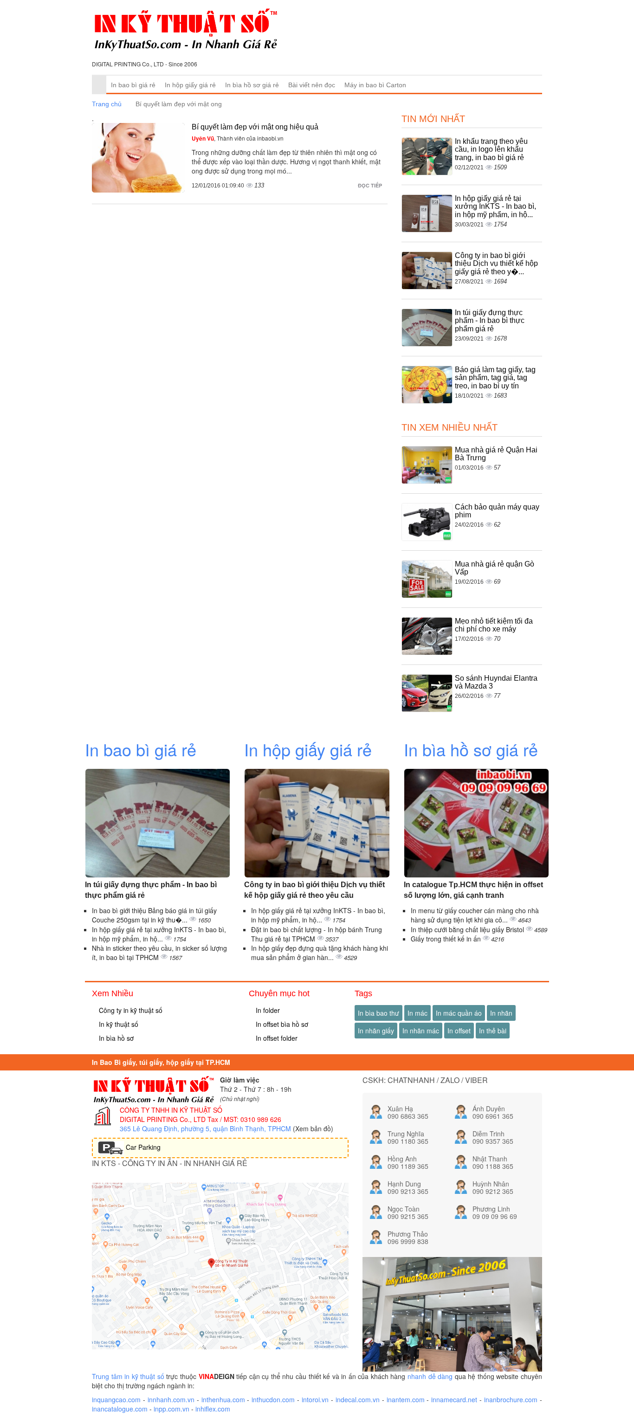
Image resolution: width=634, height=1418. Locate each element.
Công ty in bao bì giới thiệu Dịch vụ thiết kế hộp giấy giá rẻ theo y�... (496, 263)
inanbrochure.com (510, 1399)
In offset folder (276, 1038)
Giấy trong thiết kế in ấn (447, 938)
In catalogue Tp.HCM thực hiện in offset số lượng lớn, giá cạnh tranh (473, 890)
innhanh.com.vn (171, 1399)
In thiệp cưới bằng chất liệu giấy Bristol (468, 929)
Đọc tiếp (370, 185)
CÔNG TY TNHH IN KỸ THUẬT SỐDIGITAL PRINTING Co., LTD (171, 1114)
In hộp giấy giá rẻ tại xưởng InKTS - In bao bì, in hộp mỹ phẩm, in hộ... (495, 206)
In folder (267, 1010)
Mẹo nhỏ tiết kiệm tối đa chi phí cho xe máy (494, 625)
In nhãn (501, 1013)
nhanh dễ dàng (430, 1376)
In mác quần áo (459, 1013)
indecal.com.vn (358, 1399)
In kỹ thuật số (117, 1024)
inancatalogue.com (120, 1408)
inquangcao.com (116, 1399)
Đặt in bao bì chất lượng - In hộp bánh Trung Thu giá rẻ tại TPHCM (316, 934)
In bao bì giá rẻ (133, 85)
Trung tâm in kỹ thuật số (128, 1376)
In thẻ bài (492, 1030)
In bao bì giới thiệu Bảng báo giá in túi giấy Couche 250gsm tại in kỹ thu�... (154, 915)
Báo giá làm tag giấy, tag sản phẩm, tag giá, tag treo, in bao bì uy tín (495, 378)
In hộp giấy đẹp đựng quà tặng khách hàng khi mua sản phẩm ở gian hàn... (319, 952)
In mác (417, 1013)
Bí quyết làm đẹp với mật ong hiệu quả (255, 127)
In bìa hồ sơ (115, 1038)
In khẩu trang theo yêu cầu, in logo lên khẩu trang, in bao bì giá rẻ (491, 149)
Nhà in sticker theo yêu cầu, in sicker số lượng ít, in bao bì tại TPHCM (159, 952)
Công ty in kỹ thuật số (129, 1010)
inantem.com (406, 1399)
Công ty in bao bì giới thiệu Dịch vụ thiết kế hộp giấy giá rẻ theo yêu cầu (314, 890)
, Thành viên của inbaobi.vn (238, 138)
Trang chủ (107, 104)
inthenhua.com (223, 1399)
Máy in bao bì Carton (375, 85)
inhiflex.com (212, 1408)
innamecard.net (454, 1399)
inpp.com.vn (171, 1408)
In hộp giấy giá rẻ (190, 85)
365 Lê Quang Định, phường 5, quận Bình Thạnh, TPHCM (205, 1128)
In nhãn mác (420, 1030)
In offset (459, 1030)
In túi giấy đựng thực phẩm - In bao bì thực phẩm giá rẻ (489, 321)
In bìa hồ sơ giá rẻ (252, 85)
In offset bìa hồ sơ (281, 1024)
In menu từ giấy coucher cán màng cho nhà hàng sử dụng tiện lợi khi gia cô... (475, 915)
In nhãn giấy (376, 1030)
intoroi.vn (315, 1399)
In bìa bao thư (378, 1013)
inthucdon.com (273, 1399)
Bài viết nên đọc (311, 85)
